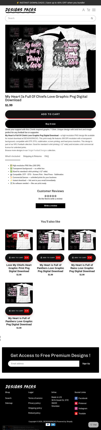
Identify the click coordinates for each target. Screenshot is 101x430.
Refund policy (34, 413)
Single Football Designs (37, 150)
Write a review (50, 206)
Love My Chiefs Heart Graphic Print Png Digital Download (19, 268)
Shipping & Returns (32, 156)
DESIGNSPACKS (49, 421)
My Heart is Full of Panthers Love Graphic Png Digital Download (50, 268)
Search (8, 398)
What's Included (12, 156)
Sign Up (86, 364)
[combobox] (47, 18)
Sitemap (8, 403)
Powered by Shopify (64, 421)
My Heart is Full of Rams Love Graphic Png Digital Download (82, 268)
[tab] (14, 157)
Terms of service (35, 398)
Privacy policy (34, 403)
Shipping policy (35, 408)
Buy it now (50, 124)
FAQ (47, 156)
